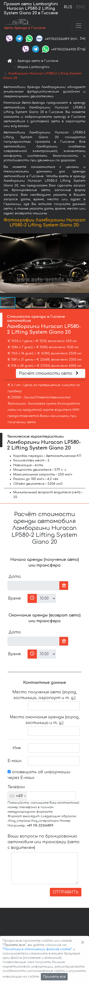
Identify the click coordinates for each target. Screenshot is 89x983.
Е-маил (15, 761)
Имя (17, 748)
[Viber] (9, 38)
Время (14, 598)
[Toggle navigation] (78, 25)
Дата (15, 576)
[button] (85, 263)
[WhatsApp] (29, 38)
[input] (34, 585)
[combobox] (17, 796)
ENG (80, 7)
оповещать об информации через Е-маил (39, 775)
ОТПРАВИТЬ (66, 892)
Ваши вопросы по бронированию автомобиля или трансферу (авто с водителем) (44, 842)
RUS (68, 7)
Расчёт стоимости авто (46, 373)
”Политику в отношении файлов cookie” (37, 949)
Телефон (16, 787)
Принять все (54, 976)
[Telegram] (19, 38)
